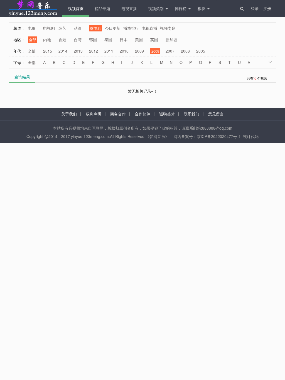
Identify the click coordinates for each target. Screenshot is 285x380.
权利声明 (93, 114)
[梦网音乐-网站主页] (33, 8)
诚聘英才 (167, 114)
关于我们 (69, 114)
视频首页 (75, 8)
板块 (201, 8)
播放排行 (131, 28)
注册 (267, 8)
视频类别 (156, 8)
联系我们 (191, 114)
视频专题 (168, 28)
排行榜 (180, 8)
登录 (255, 8)
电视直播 (129, 8)
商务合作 (118, 114)
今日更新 (113, 28)
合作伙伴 (142, 114)
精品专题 (102, 8)
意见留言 (216, 114)
